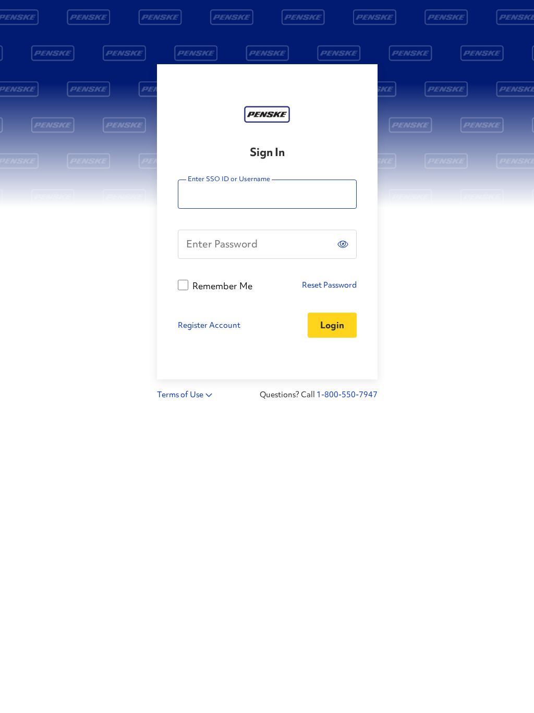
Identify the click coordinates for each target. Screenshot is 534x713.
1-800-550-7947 (347, 394)
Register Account (209, 325)
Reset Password (329, 285)
